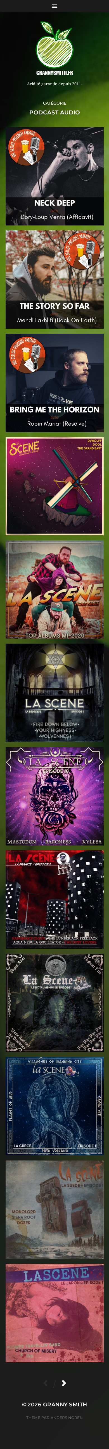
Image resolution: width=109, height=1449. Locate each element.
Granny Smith (65, 1404)
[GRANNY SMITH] (54, 49)
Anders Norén (67, 1417)
